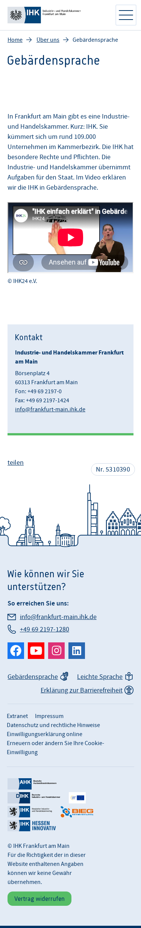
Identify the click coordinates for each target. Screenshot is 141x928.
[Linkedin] (76, 650)
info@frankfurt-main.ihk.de (50, 409)
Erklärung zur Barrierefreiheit (82, 690)
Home (15, 40)
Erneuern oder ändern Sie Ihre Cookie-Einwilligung (55, 747)
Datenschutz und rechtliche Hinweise (53, 725)
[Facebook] (16, 650)
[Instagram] (56, 650)
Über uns (47, 40)
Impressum (49, 716)
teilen (16, 462)
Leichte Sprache (100, 676)
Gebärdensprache (33, 676)
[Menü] (125, 15)
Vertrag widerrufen (39, 898)
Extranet (17, 716)
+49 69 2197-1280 (44, 629)
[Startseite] (57, 15)
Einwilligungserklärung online (44, 734)
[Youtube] (36, 650)
